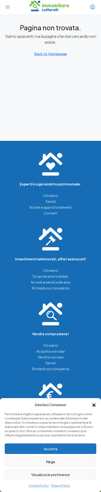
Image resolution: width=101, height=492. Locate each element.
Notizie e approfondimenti (50, 207)
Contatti (50, 213)
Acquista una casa (50, 351)
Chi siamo (50, 195)
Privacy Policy (60, 485)
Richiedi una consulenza (50, 288)
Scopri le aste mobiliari (50, 276)
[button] (94, 404)
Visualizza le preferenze (50, 474)
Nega (50, 461)
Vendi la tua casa (50, 357)
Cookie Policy (39, 485)
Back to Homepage (50, 53)
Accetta (51, 448)
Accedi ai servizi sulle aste (50, 282)
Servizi (51, 201)
